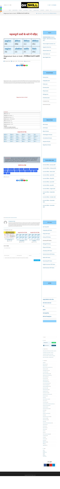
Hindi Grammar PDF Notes (48, 267)
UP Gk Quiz (44, 438)
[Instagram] (48, 465)
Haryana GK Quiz (46, 141)
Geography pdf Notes (47, 230)
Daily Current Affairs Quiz (46, 373)
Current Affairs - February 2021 (49, 168)
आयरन (11, 141)
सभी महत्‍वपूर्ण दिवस (46, 313)
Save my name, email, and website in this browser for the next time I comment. (16, 257)
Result (44, 430)
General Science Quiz (45, 389)
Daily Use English (45, 376)
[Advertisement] (30, 24)
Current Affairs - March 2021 (49, 171)
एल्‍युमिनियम (5, 137)
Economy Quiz (46, 87)
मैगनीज (5, 141)
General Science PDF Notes (49, 254)
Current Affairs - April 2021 (48, 175)
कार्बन (34, 134)
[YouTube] (51, 465)
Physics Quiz (22, 171)
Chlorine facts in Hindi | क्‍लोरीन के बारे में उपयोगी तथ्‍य (22, 240)
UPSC (5, 173)
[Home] (36, 13)
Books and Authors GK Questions (47, 367)
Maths (44, 411)
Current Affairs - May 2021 (48, 178)
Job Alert (44, 410)
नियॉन (22, 136)
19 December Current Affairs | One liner (48, 352)
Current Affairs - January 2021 (49, 164)
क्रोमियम (35, 139)
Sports (44, 432)
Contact (44, 451)
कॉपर (29, 141)
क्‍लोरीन (29, 137)
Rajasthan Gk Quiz (47, 144)
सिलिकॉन (11, 137)
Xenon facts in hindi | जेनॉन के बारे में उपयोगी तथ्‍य (34, 240)
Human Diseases (45, 402)
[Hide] (0, 12)
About (44, 450)
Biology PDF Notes (47, 243)
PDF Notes (44, 426)
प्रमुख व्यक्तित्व (44, 445)
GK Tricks (5, 171)
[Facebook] (17, 65)
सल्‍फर (22, 137)
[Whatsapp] (27, 65)
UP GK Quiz (45, 127)
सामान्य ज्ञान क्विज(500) (11, 171)
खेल (43, 306)
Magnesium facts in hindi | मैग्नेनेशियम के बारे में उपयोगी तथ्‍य (49, 13)
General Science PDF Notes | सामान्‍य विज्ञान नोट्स (9, 239)
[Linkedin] (22, 65)
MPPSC (8, 173)
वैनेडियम (29, 139)
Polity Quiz (45, 84)
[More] (1, 11)
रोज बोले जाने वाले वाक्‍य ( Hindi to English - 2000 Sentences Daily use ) (49, 39)
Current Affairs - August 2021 (49, 188)
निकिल (23, 141)
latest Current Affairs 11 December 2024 (48, 357)
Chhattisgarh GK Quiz (47, 134)
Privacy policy (44, 456)
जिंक (34, 141)
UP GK (44, 437)
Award (44, 362)
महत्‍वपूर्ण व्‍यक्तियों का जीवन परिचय (48, 299)
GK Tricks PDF (46, 226)
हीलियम (11, 134)
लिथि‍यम (17, 134)
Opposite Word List (47, 47)
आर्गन (34, 137)
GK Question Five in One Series (47, 394)
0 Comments (22, 61)
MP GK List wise (45, 418)
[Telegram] (1, 10)
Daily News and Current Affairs (47, 375)
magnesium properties (14, 217)
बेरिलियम (23, 134)
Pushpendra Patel (7, 61)
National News (45, 424)
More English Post (47, 57)
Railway (36, 171)
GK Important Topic (45, 392)
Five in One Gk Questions (46, 383)
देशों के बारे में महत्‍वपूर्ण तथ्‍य (47, 316)
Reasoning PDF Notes (47, 261)
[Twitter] (19, 65)
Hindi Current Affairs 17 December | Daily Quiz (49, 355)
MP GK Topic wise (45, 419)
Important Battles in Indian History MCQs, (48, 403)
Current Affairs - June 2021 (48, 181)
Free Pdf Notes (45, 452)
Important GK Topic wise (46, 408)
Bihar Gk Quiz (46, 131)
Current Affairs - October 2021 (49, 197)
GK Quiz (44, 397)
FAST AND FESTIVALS (45, 381)
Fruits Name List (46, 54)
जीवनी (43, 443)
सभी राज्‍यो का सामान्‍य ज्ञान (47, 302)
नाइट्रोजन (5, 136)
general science (28, 61)
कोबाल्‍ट (17, 141)
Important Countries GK (46, 405)
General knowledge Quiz (46, 386)
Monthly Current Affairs (46, 413)
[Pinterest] (24, 65)
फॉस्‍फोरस (17, 137)
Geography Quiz (46, 80)
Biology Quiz (17, 171)
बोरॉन (28, 134)
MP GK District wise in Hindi (46, 416)
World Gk (44, 440)
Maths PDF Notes (46, 257)
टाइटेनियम (23, 139)
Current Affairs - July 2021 (48, 185)
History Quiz (45, 77)
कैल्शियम (11, 139)
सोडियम (29, 136)
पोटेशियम (5, 139)
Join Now (54, 342)
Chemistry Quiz (28, 171)
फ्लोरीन (17, 136)
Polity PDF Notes (46, 233)
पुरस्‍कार (44, 309)
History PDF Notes (47, 237)
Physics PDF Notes (47, 247)
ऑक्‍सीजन (11, 136)
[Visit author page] (5, 222)
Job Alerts (44, 455)
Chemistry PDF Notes (47, 250)
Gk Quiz (44, 453)
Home (44, 454)
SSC (32, 171)
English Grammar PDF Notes (49, 264)
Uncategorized (45, 435)
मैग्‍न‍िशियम (35, 136)
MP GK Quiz (45, 124)
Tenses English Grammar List (49, 43)
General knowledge (45, 384)
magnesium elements (8, 217)
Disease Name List (47, 50)
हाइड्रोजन (5, 134)
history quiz (44, 400)
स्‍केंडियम (17, 139)
